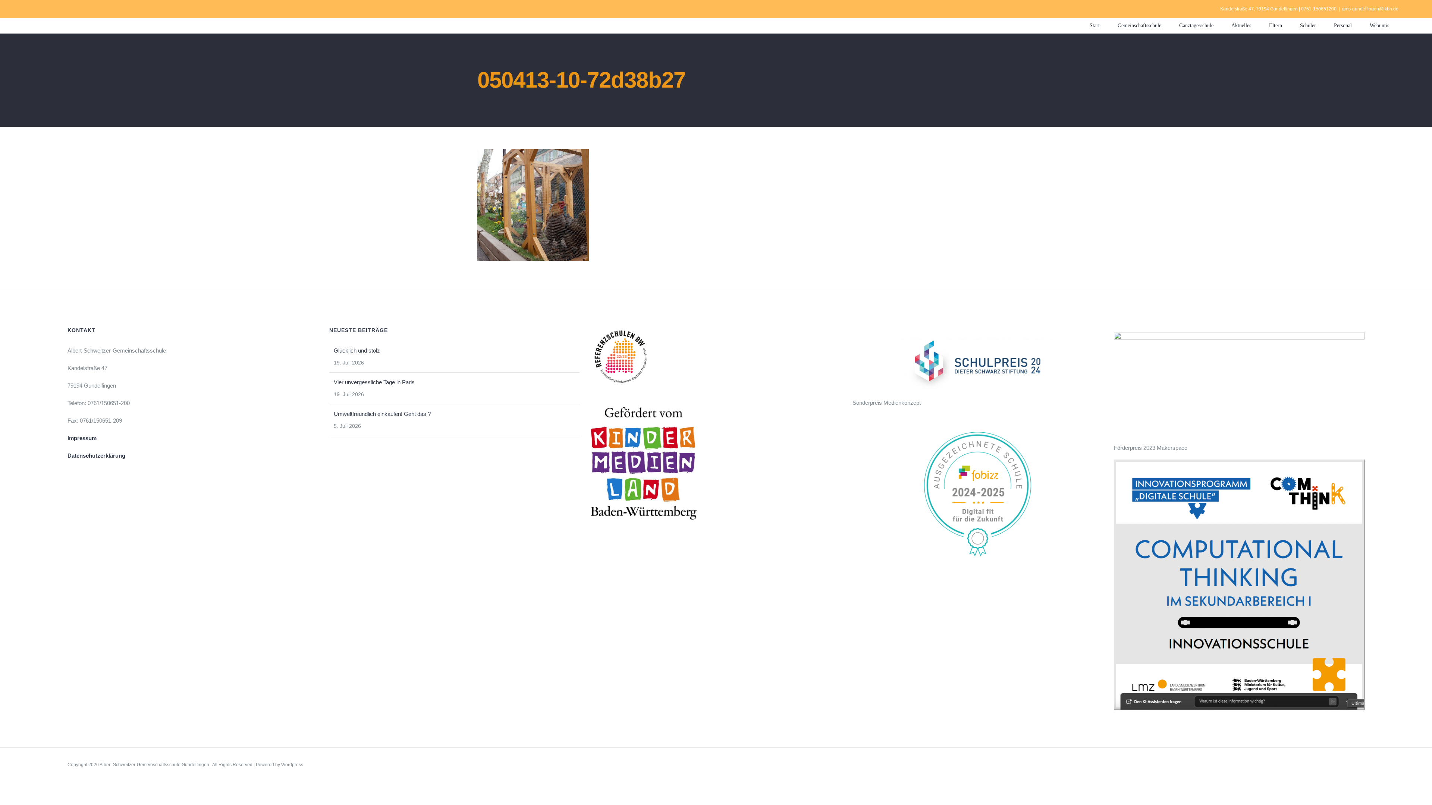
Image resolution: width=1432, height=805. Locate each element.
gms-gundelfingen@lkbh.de (1370, 9)
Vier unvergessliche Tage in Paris (374, 382)
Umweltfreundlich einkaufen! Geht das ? (382, 414)
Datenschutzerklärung (96, 455)
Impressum (82, 438)
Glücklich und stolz (357, 350)
